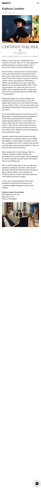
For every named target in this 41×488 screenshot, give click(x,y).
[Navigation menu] (38, 3)
